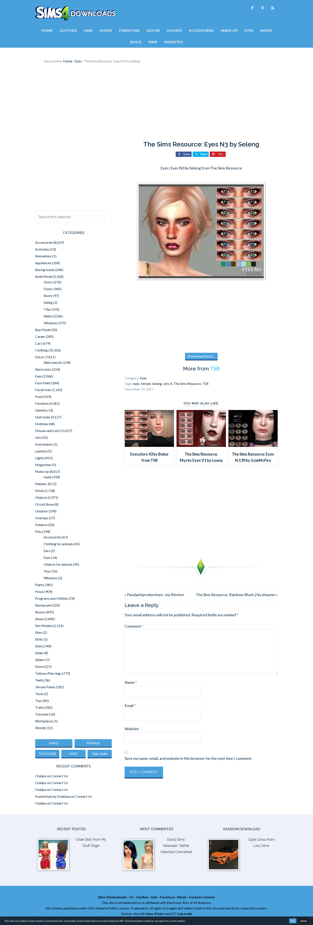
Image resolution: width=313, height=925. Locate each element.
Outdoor (41, 511)
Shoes (39, 619)
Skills (39, 639)
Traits (39, 707)
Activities (42, 249)
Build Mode (43, 276)
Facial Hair (43, 390)
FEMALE (93, 743)
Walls (48, 316)
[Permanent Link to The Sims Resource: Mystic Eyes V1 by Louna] (201, 445)
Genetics (41, 410)
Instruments (44, 444)
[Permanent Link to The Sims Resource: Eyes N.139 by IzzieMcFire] (253, 445)
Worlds (40, 728)
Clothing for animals (58, 544)
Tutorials (41, 714)
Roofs (48, 296)
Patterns (41, 525)
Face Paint (42, 383)
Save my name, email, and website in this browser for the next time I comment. (188, 758)
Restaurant (43, 605)
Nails (47, 477)
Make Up (42, 471)
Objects (41, 497)
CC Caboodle (181, 914)
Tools (39, 694)
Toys (47, 571)
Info (38, 437)
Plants (39, 585)
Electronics (43, 369)
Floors (48, 289)
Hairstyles (42, 417)
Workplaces (44, 721)
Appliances (43, 263)
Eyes (143, 378)
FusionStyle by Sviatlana (52, 796)
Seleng (157, 383)
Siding (48, 302)
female (146, 383)
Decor (39, 357)
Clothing (41, 350)
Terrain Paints (45, 687)
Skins (39, 646)
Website (132, 728)
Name (131, 682)
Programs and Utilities (51, 598)
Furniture (42, 403)
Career (40, 336)
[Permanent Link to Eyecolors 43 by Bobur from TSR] (149, 445)
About (303, 920)
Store (39, 666)
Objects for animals (58, 564)
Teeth (39, 680)
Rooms (40, 612)
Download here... (201, 356)
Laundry (41, 451)
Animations (43, 256)
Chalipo (40, 776)
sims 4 (167, 383)
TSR (215, 369)
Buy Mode (42, 330)
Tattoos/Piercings (48, 673)
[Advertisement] (156, 102)
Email (130, 705)
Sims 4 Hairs (155, 914)
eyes (136, 383)
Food (39, 396)
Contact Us (59, 776)
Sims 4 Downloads (75, 13)
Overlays (41, 518)
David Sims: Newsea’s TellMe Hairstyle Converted (176, 846)
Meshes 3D (43, 484)
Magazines (43, 465)
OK (293, 920)
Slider (39, 653)
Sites (38, 632)
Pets (38, 531)
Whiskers (50, 578)
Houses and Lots (47, 431)
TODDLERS (47, 753)
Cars (38, 343)
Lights (39, 458)
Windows (50, 323)
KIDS (73, 753)
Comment (134, 626)
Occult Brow (44, 504)
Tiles (47, 309)
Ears (47, 551)
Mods (39, 491)
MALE (54, 743)
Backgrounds (45, 270)
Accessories (44, 242)
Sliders (40, 660)
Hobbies (41, 424)
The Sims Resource (187, 383)
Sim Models (43, 626)
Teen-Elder (100, 753)
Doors (48, 282)
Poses (39, 591)
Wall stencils (53, 362)
